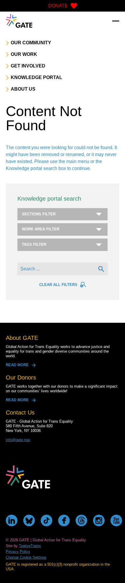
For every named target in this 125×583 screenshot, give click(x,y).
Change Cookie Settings (26, 557)
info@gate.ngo (18, 440)
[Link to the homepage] (19, 21)
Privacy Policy (18, 551)
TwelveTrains (30, 546)
